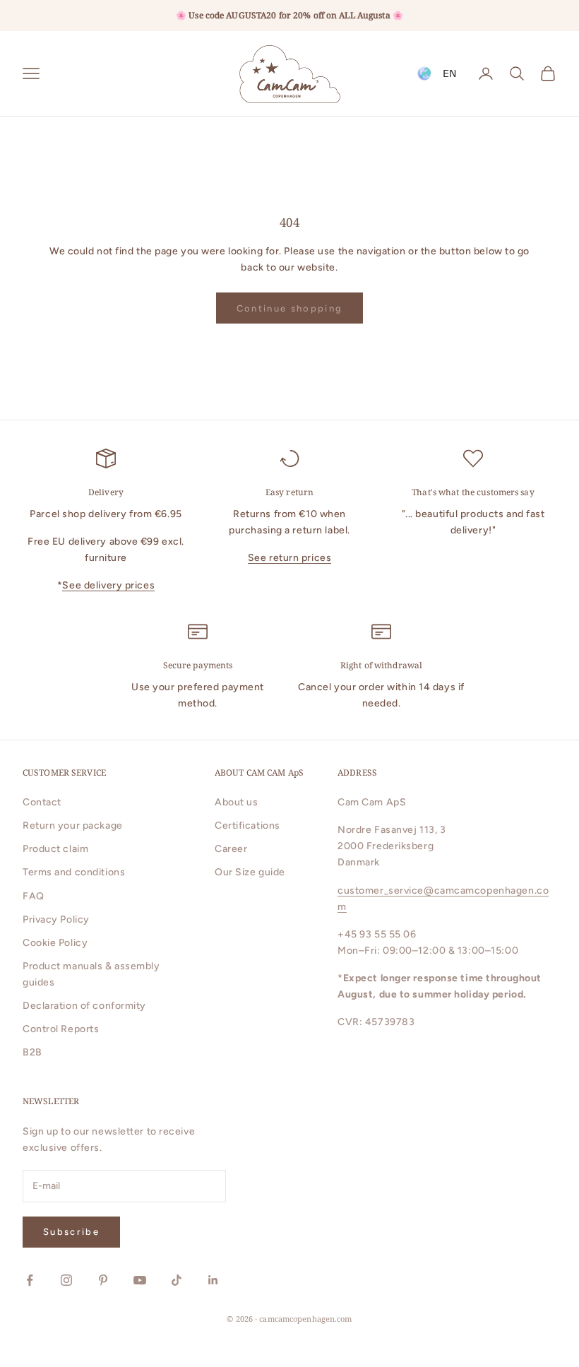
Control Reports (61, 1029)
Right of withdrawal (381, 665)
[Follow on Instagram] (66, 1280)
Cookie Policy (55, 943)
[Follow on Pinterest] (103, 1280)
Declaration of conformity (84, 1006)
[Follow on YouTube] (140, 1280)
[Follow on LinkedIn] (213, 1280)
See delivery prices (108, 585)
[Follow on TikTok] (176, 1280)
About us (236, 802)
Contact (42, 802)
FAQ (33, 896)
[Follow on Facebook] (30, 1280)
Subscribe (71, 1231)
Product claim (55, 849)
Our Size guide (250, 872)
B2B (32, 1052)
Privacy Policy (56, 919)
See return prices (290, 558)
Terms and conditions (74, 872)
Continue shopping (290, 308)
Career (231, 849)
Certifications (247, 825)
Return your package (73, 825)
